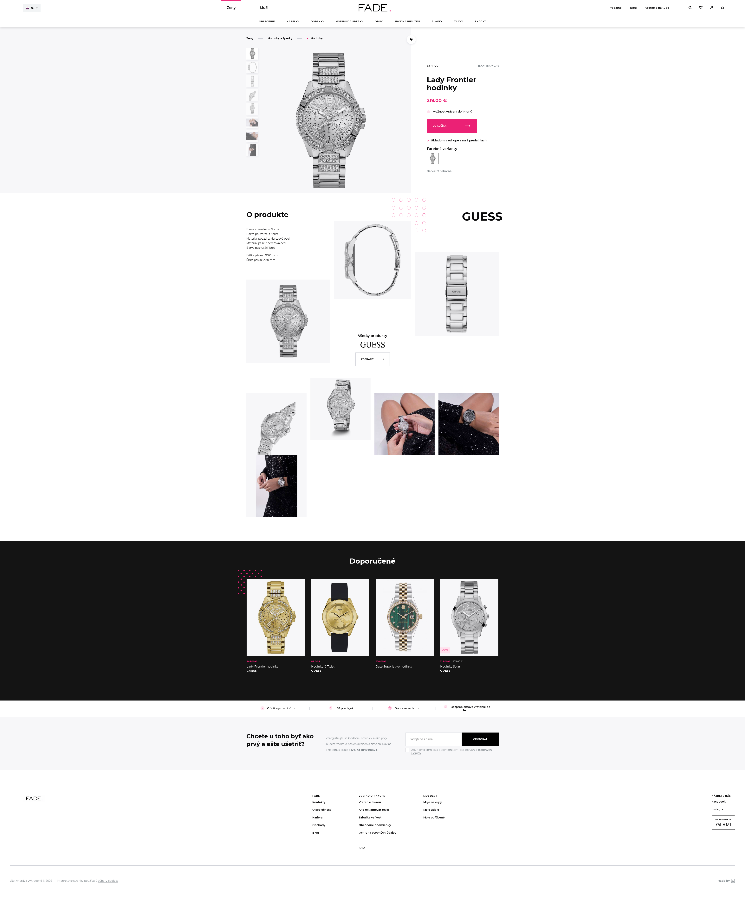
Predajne (615, 8)
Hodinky (317, 38)
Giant (732, 881)
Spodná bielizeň (407, 21)
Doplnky (317, 21)
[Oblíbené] (700, 8)
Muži (264, 8)
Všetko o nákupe (657, 8)
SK (33, 8)
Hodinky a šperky (349, 21)
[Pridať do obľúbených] (298, 585)
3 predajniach (477, 140)
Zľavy (458, 21)
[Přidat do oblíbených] (411, 39)
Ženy (231, 8)
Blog (633, 8)
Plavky (437, 21)
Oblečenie (267, 21)
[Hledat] (690, 8)
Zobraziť (367, 359)
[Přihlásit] (711, 8)
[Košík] (722, 8)
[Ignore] (452, 755)
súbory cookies (108, 880)
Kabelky (293, 21)
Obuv (379, 21)
